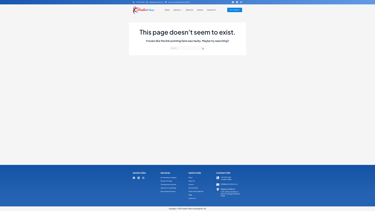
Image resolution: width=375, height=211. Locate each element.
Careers (200, 10)
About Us (189, 10)
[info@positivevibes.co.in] (217, 184)
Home (167, 10)
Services (177, 10)
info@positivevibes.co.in (229, 184)
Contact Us (211, 10)
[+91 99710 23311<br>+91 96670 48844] (217, 177)
